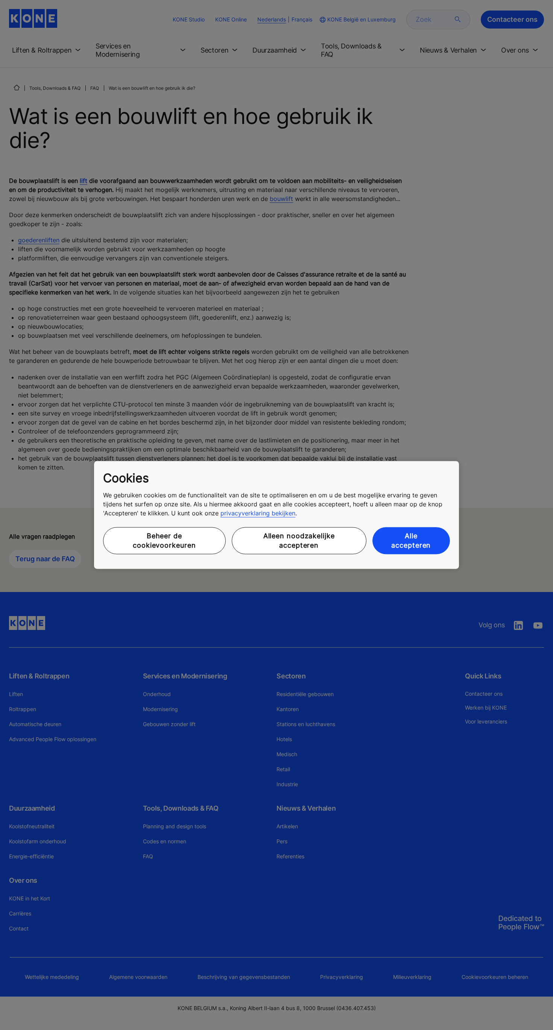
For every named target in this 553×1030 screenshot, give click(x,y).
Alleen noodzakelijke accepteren (299, 540)
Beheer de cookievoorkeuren (164, 540)
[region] (276, 515)
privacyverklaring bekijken (257, 513)
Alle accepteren (411, 540)
